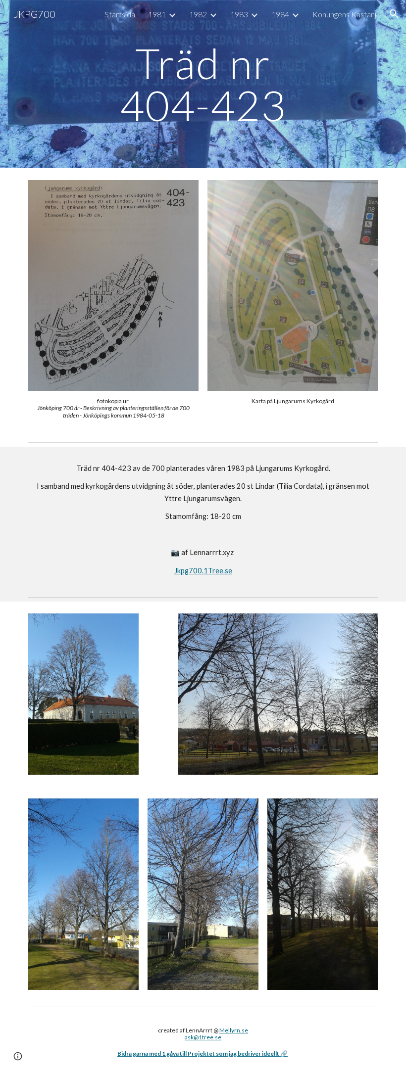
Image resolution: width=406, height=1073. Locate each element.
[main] (203, 84)
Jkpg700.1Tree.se (203, 570)
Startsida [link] (119, 14)
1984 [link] (280, 14)
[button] (394, 14)
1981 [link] (157, 14)
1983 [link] (239, 14)
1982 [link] (198, 14)
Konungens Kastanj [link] (344, 14)
